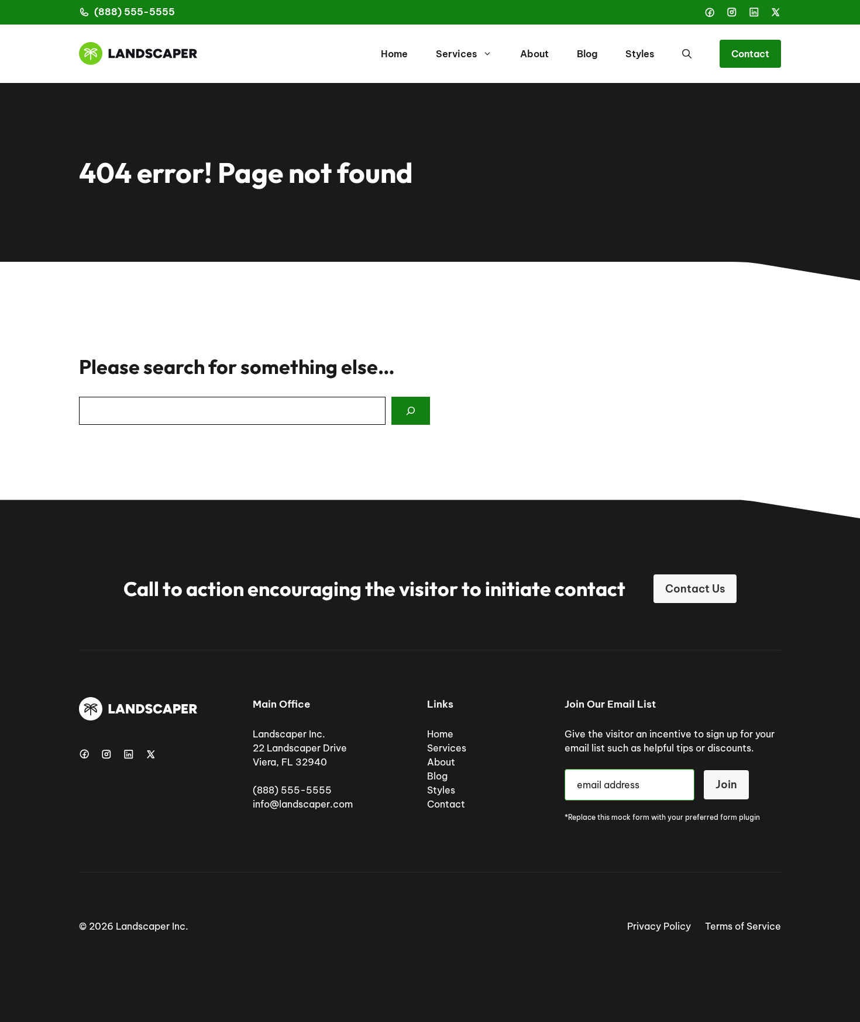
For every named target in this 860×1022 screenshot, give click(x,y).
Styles (639, 54)
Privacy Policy (659, 926)
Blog (587, 54)
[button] (687, 53)
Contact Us (695, 588)
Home (394, 54)
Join (726, 784)
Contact (750, 54)
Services (456, 54)
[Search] (410, 411)
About (534, 54)
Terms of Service (743, 926)
